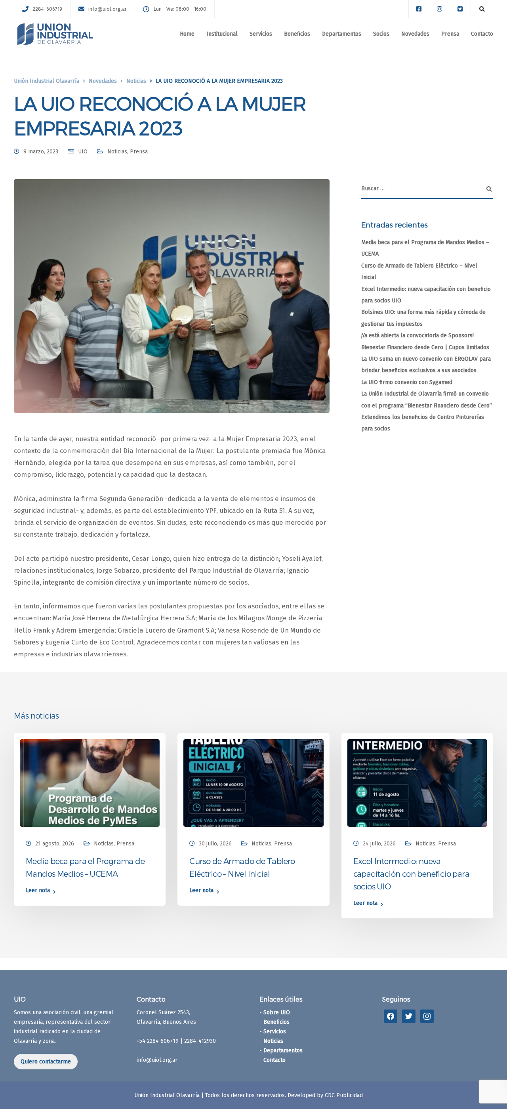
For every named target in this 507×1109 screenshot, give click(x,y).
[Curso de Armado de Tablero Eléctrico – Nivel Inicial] (253, 783)
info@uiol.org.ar (107, 9)
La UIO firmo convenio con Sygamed (406, 382)
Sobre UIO (276, 1012)
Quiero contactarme (46, 1061)
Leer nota (38, 891)
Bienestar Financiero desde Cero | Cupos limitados (425, 347)
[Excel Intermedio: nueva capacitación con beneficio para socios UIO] (417, 783)
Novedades (415, 34)
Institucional (222, 34)
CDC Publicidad (344, 1095)
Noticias (117, 151)
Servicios (261, 34)
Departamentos (341, 34)
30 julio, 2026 (215, 843)
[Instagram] (427, 1016)
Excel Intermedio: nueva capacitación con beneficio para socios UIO (411, 873)
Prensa (450, 34)
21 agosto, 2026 (54, 843)
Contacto (482, 34)
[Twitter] (409, 1016)
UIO (83, 151)
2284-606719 (47, 9)
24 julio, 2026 (379, 843)
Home (187, 34)
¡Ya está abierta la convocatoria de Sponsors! (417, 335)
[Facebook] (390, 1016)
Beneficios (297, 34)
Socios (381, 34)
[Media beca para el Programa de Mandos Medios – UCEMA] (90, 783)
